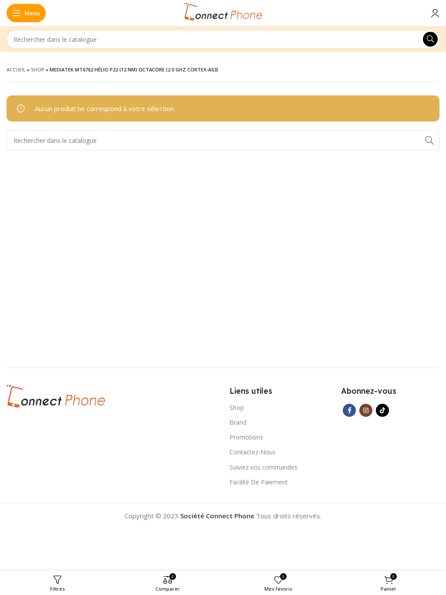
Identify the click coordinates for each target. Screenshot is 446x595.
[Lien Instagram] (365, 410)
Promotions (246, 437)
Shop (37, 69)
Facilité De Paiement (259, 482)
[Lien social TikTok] (382, 410)
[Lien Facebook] (349, 410)
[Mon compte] (435, 13)
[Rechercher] (430, 39)
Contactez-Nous (253, 452)
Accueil (16, 69)
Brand (238, 422)
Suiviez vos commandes (263, 467)
